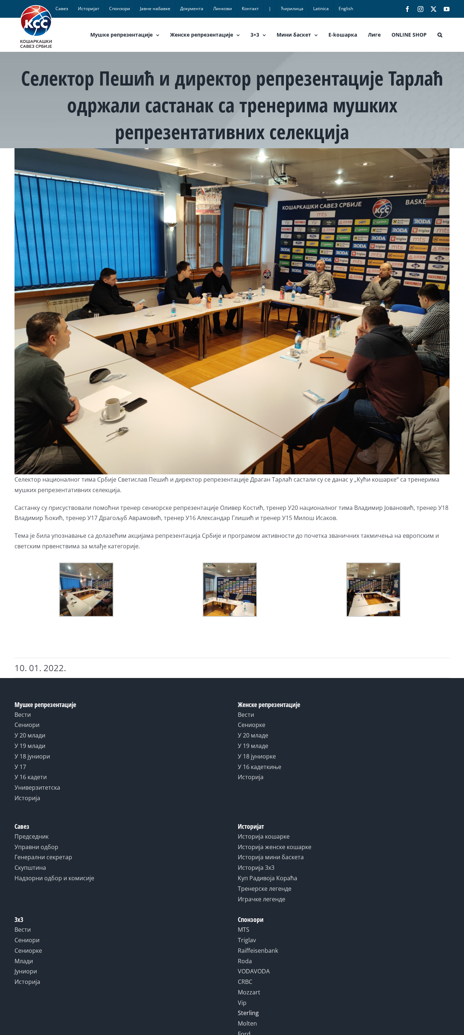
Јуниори (25, 971)
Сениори (27, 725)
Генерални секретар (43, 857)
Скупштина (30, 868)
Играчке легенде (261, 899)
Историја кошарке (264, 836)
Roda (245, 961)
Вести (22, 715)
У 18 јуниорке (257, 756)
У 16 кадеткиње (259, 767)
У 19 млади (29, 746)
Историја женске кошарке (274, 847)
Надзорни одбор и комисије (54, 878)
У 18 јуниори (32, 756)
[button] (440, 35)
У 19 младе (253, 746)
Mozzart (249, 992)
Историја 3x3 (256, 868)
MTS (243, 930)
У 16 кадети (30, 777)
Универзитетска (37, 787)
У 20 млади (29, 735)
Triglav (247, 940)
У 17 (20, 767)
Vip (242, 1003)
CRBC (245, 982)
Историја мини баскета (271, 857)
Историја (27, 798)
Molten (247, 1023)
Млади (23, 961)
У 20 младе (253, 735)
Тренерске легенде (264, 889)
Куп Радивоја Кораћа (267, 878)
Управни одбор (36, 847)
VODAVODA (254, 971)
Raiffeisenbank (258, 951)
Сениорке (251, 725)
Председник (31, 836)
